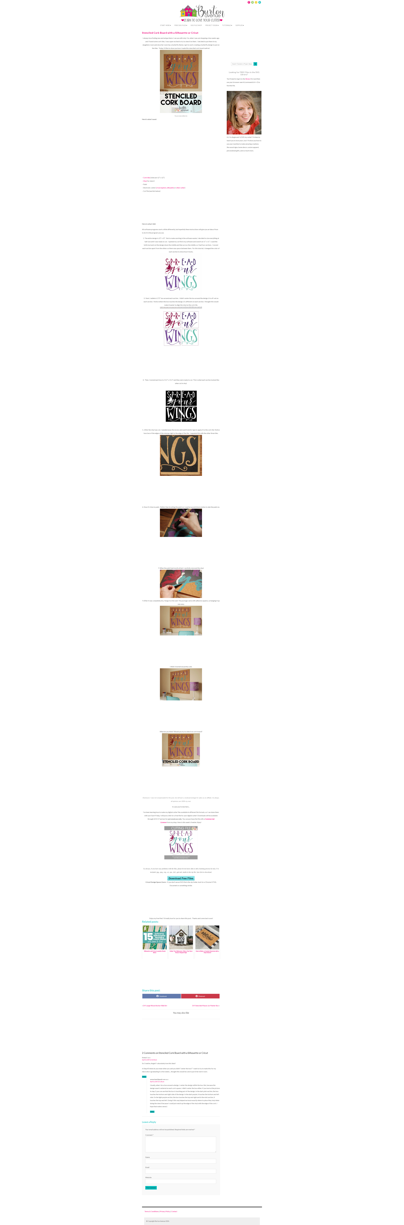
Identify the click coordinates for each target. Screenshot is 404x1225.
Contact (174, 1211)
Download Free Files (181, 878)
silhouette (170, 188)
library (247, 79)
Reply (144, 1077)
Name (147, 1157)
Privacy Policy (165, 1211)
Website (148, 1177)
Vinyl (145, 181)
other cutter (180, 188)
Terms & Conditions (151, 1211)
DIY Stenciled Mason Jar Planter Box (205, 1006)
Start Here (165, 25)
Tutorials (226, 25)
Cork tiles (146, 178)
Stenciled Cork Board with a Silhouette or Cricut (170, 32)
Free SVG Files (180, 25)
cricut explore (161, 188)
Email (147, 1167)
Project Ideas (211, 25)
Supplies (239, 25)
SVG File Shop (196, 25)
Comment (149, 1135)
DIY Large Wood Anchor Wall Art (155, 1006)
